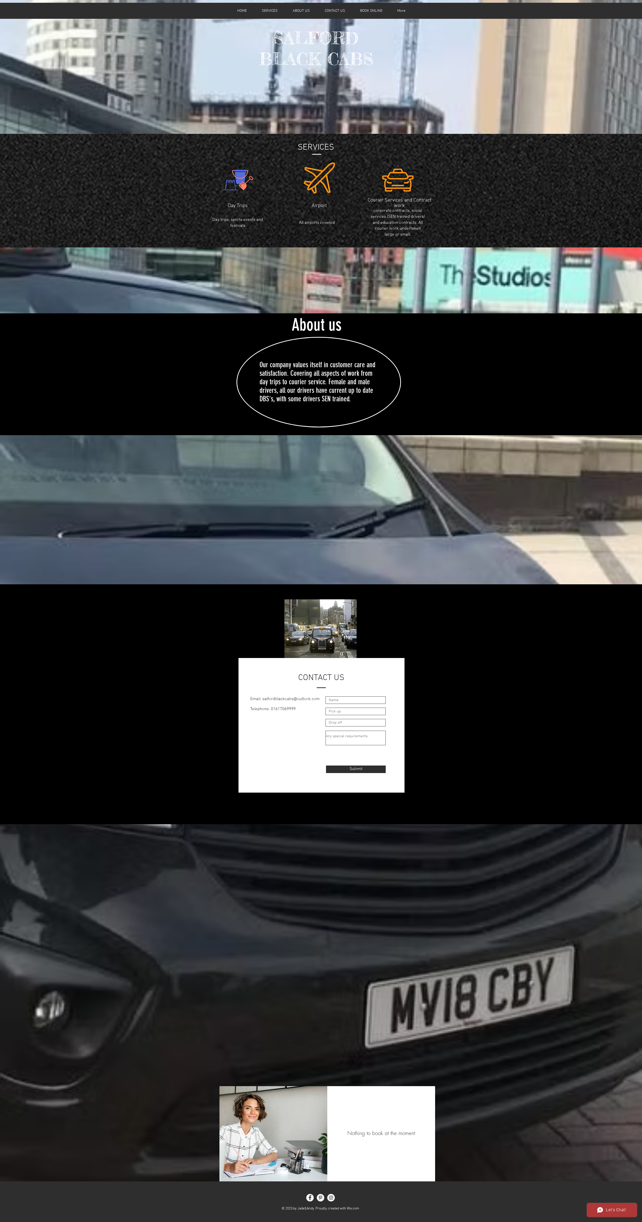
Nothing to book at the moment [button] (381, 1133)
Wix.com (353, 1208)
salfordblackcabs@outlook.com (290, 699)
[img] (273, 1133)
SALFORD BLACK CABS (316, 48)
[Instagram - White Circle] (331, 1197)
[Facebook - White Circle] (310, 1197)
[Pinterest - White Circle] (320, 1197)
